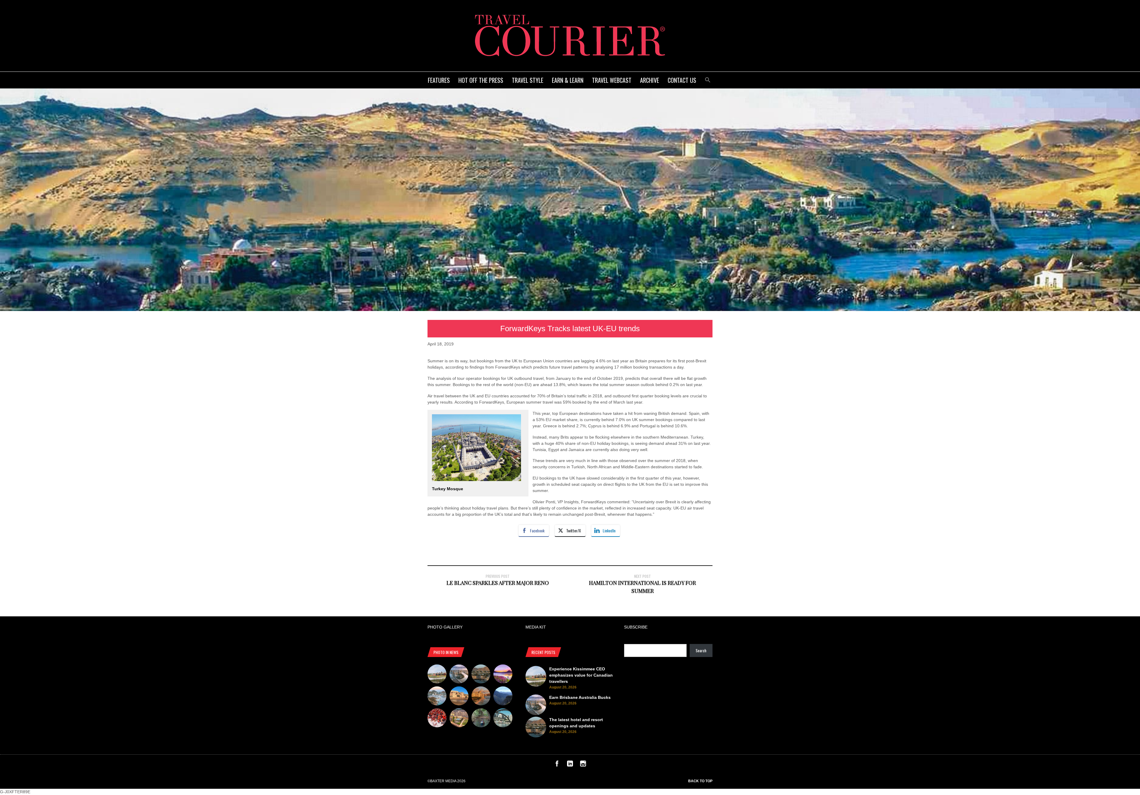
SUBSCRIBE (635, 627)
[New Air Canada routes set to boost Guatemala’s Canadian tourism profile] (502, 674)
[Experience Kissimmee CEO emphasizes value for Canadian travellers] (437, 674)
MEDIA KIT (535, 627)
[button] (707, 79)
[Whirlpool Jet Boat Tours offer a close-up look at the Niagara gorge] (437, 718)
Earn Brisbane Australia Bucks (580, 697)
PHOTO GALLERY (445, 627)
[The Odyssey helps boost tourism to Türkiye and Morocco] (458, 696)
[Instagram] (583, 765)
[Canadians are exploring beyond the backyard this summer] (480, 718)
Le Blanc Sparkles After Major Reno (497, 582)
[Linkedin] (570, 765)
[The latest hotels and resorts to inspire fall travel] (480, 696)
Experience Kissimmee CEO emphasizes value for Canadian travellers (581, 675)
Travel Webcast (611, 80)
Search (701, 650)
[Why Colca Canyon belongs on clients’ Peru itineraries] (502, 696)
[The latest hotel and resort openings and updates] (480, 674)
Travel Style (527, 80)
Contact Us (682, 80)
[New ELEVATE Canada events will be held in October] (502, 718)
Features (439, 80)
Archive (649, 80)
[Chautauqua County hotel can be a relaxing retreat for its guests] (458, 718)
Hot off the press (480, 80)
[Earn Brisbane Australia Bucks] (458, 674)
